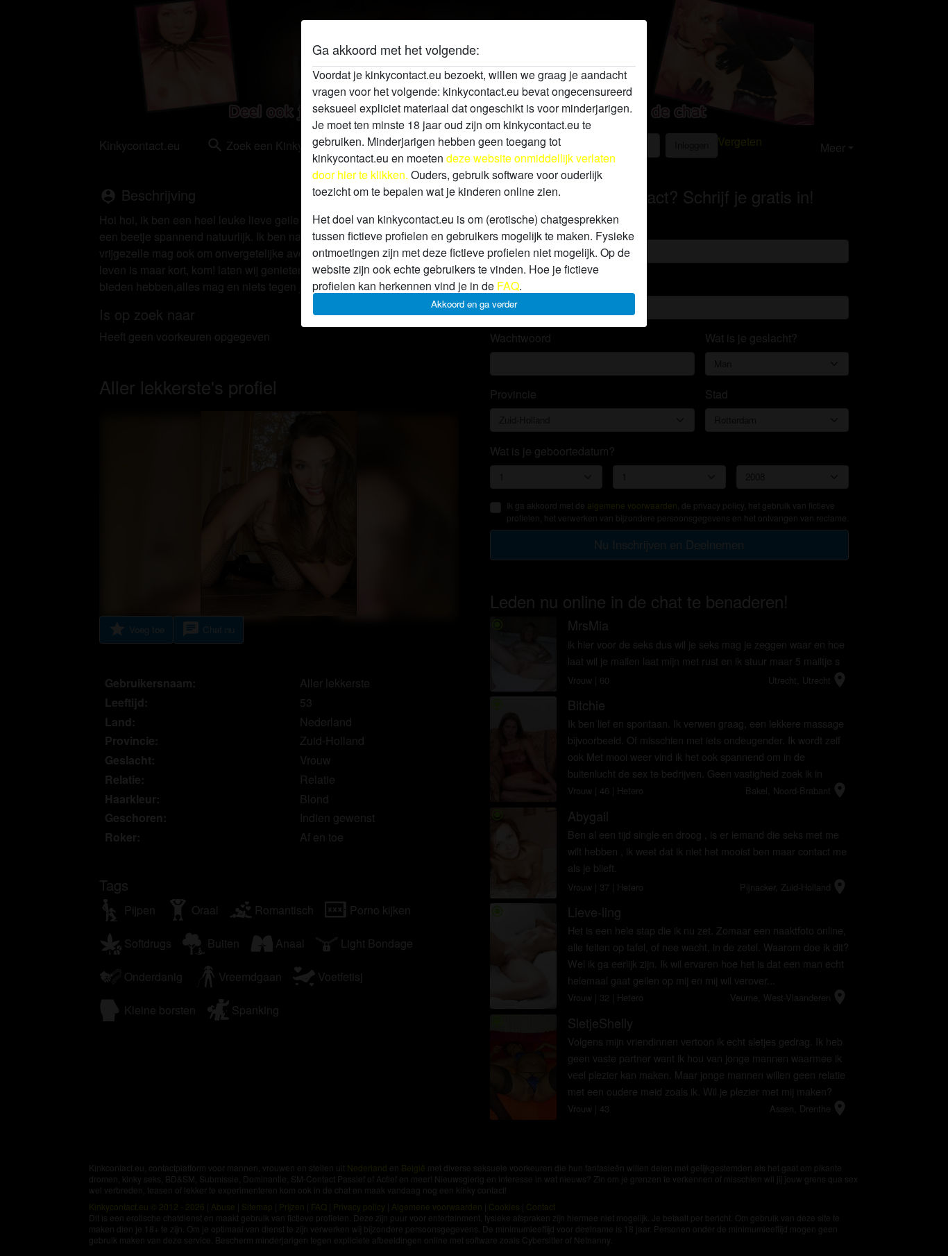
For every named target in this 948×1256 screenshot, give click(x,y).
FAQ (508, 286)
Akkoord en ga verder (474, 303)
